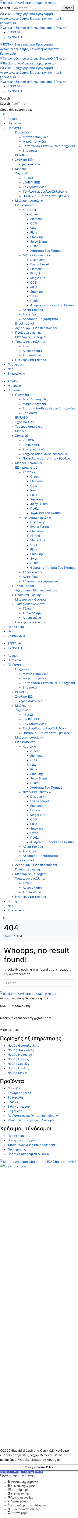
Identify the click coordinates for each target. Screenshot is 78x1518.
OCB (33, 223)
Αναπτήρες (30, 314)
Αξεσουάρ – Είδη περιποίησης (36, 328)
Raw (33, 228)
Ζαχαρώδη (22, 173)
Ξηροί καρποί (24, 323)
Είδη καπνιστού (26, 205)
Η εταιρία (14, 123)
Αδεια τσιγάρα (33, 310)
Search (5, 8)
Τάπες (27, 346)
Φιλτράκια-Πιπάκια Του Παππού (53, 305)
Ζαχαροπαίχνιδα (34, 187)
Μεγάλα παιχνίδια (35, 137)
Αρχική (13, 119)
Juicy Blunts (39, 241)
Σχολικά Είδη (24, 160)
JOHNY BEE (31, 182)
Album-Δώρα (32, 355)
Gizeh (34, 214)
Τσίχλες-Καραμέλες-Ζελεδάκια (45, 191)
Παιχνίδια (22, 132)
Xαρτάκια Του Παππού (46, 250)
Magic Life (37, 278)
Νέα (10, 369)
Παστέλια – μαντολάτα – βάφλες (46, 196)
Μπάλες (21, 169)
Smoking (36, 237)
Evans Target (39, 264)
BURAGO (21, 155)
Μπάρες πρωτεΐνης (29, 200)
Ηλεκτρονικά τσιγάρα (30, 360)
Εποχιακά (30, 150)
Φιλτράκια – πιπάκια (37, 255)
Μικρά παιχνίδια (34, 141)
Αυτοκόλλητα (32, 351)
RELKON (28, 178)
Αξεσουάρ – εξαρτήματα (40, 319)
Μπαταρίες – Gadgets (30, 337)
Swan (34, 296)
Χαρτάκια (29, 210)
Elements (36, 219)
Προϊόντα (14, 128)
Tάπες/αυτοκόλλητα (30, 341)
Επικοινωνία (16, 373)
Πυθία (34, 246)
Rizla (33, 232)
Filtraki (35, 273)
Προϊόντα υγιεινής (28, 332)
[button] (39, 98)
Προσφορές (16, 364)
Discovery (37, 260)
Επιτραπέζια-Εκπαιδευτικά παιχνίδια (49, 146)
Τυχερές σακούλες (28, 164)
